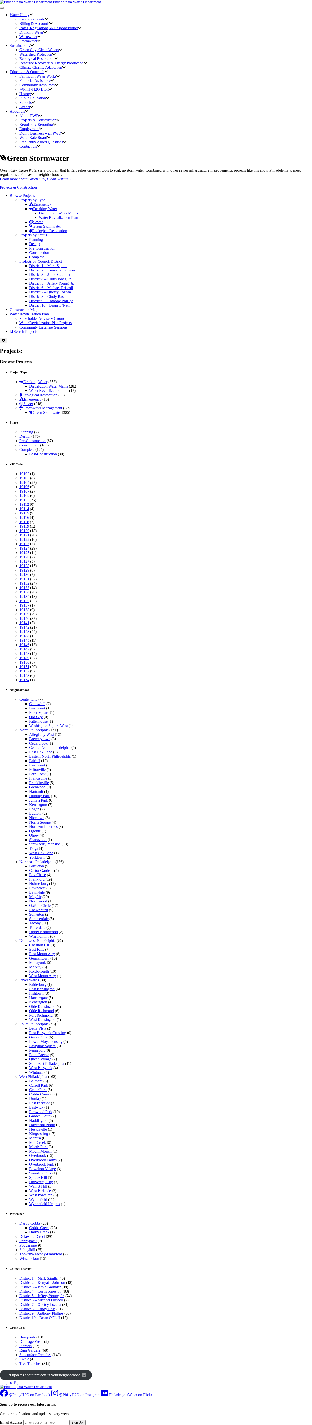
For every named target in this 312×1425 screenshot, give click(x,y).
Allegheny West (41, 734)
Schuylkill (27, 1250)
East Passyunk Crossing (47, 1033)
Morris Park (38, 1147)
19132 (24, 583)
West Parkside (40, 1191)
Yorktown (37, 857)
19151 (24, 667)
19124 (24, 548)
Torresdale (37, 927)
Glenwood (37, 787)
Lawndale (37, 892)
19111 (24, 500)
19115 (24, 513)
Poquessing (28, 1245)
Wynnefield (38, 1199)
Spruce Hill (38, 1177)
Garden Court (39, 1116)
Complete (36, 257)
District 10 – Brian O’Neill (49, 305)
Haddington (38, 1120)
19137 (24, 605)
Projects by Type (32, 200)
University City (41, 1182)
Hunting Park (39, 796)
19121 (24, 535)
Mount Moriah (40, 1151)
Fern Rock (37, 774)
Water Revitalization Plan (58, 217)
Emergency (42, 204)
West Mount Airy (42, 976)
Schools (26, 102)
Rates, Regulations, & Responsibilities (49, 28)
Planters (26, 1346)
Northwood (38, 901)
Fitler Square (39, 712)
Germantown (39, 958)
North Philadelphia (34, 730)
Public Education (33, 98)
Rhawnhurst (38, 910)
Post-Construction (43, 454)
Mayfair (35, 897)
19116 (24, 517)
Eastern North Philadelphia (50, 756)
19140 (24, 618)
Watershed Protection (36, 54)
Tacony (35, 923)
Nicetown (36, 818)
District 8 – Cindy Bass (47, 296)
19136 (24, 601)
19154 (24, 680)
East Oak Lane (40, 752)
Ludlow (35, 813)
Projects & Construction (38, 120)
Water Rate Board (33, 138)
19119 (24, 526)
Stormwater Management (42, 408)
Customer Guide (32, 19)
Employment (29, 129)
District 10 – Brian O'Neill (40, 1318)
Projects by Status (33, 235)
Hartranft (36, 791)
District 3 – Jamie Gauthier (49, 274)
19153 (24, 675)
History (25, 94)
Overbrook (37, 1156)
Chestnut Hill (39, 945)
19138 (24, 610)
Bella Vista (37, 1028)
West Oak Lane (41, 853)
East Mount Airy (42, 954)
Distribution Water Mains (58, 213)
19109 (24, 496)
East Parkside (39, 1103)
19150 (24, 662)
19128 (24, 566)
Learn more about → (35, 179)
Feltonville (37, 769)
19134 (24, 592)
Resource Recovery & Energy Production (52, 63)
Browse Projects (22, 196)
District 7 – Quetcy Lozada (50, 292)
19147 (24, 649)
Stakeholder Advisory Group (42, 318)
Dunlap (35, 1098)
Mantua (35, 1138)
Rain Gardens (30, 1350)
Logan (34, 809)
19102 (24, 474)
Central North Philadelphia (49, 748)
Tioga (33, 848)
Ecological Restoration (37, 59)
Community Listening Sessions (43, 327)
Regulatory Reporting (36, 124)
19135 (24, 596)
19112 (24, 504)
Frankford (37, 879)
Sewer (38, 222)
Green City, (39, 50)
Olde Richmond (41, 1011)
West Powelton (40, 1195)
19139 (24, 614)
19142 (24, 627)
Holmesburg (38, 884)
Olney (34, 835)
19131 (24, 579)
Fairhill (34, 761)
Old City (36, 717)
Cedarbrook (38, 743)
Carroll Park (38, 1085)
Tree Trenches (30, 1363)
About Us (17, 111)
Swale (24, 1359)
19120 (24, 531)
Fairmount (37, 708)
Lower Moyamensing (45, 1041)
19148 (24, 653)
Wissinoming (39, 936)
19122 (24, 539)
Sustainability (20, 45)
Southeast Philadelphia (46, 1063)
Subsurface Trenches (35, 1355)
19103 (24, 478)
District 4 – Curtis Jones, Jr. (50, 279)
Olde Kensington (42, 1006)
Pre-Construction (42, 248)
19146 (24, 645)
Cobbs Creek (39, 1094)
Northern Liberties (43, 826)
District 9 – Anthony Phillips (51, 301)
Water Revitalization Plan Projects (46, 323)
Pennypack (28, 1241)
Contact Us (28, 146)
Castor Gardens (41, 870)
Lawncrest (37, 888)
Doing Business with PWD (40, 133)
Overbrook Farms (43, 1160)
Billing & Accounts (34, 23)
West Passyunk (40, 1068)
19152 (24, 671)
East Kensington (42, 989)
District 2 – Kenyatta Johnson (52, 270)
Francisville (38, 778)
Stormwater (28, 41)
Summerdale (39, 919)
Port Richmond (41, 1015)
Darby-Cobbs (30, 1223)
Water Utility (19, 15)
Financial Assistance (35, 80)
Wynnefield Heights (44, 1204)
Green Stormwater (47, 226)
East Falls (36, 949)
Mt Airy (35, 967)
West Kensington (42, 1020)
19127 (24, 561)
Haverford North (42, 1125)
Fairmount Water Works (38, 76)
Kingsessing (38, 1134)
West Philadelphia (33, 1077)
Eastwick (36, 1107)
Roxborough (39, 971)
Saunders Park (40, 1173)
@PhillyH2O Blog (34, 89)
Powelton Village (42, 1169)
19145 (24, 640)
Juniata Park (38, 800)
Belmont (35, 1081)
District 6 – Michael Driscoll (51, 288)
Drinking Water (31, 32)
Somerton (36, 914)
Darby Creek (39, 1232)
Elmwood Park (40, 1112)
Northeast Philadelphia (37, 862)
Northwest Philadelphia (38, 941)
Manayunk (37, 962)
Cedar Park (38, 1090)
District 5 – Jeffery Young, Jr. (51, 283)
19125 (24, 553)
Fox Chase (37, 875)
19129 (24, 570)
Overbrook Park (41, 1164)
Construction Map (24, 310)
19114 (24, 509)
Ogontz (35, 831)
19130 (24, 574)
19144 (24, 636)
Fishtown (36, 993)
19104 (24, 482)
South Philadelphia (34, 1024)
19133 (24, 588)
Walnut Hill (38, 1186)
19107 (24, 491)
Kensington (38, 805)
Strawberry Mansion (45, 844)
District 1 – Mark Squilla (48, 266)
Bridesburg (37, 984)
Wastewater (28, 37)
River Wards (29, 980)
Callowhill (37, 704)
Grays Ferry (38, 1037)
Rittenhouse (38, 721)
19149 (24, 658)
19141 (24, 623)
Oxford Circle (40, 905)
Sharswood (38, 840)
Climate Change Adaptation (41, 67)
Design (34, 244)
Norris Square (40, 822)
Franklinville (39, 783)
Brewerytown (39, 739)
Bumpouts (27, 1337)
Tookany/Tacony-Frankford (41, 1254)
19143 (24, 632)
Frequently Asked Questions (41, 142)
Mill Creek (37, 1142)
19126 (24, 557)
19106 (24, 487)
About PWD (29, 116)
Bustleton (36, 866)
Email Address (11, 1422)
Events (25, 107)
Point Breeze (39, 1055)
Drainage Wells (31, 1341)
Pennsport (37, 1050)
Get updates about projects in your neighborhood (44, 1375)
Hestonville (38, 1129)
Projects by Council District (41, 261)
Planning (36, 239)
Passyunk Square (42, 1046)
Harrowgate (38, 998)
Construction (39, 253)
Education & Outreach (27, 72)
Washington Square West (48, 726)
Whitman (36, 1072)
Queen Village (40, 1059)
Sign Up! (77, 1422)
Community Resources (37, 85)
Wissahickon (29, 1258)
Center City (28, 699)
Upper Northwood (43, 932)
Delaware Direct (32, 1236)
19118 (24, 522)
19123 (24, 544)
